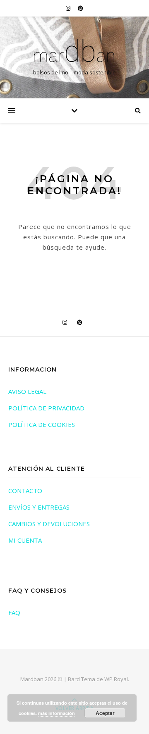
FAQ (14, 612)
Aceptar (105, 713)
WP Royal (116, 679)
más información (56, 713)
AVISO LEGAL (27, 391)
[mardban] (74, 50)
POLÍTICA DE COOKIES (41, 424)
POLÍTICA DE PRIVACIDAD (46, 408)
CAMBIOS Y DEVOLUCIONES (49, 524)
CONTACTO (25, 490)
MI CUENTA (25, 540)
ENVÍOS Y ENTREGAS (39, 507)
